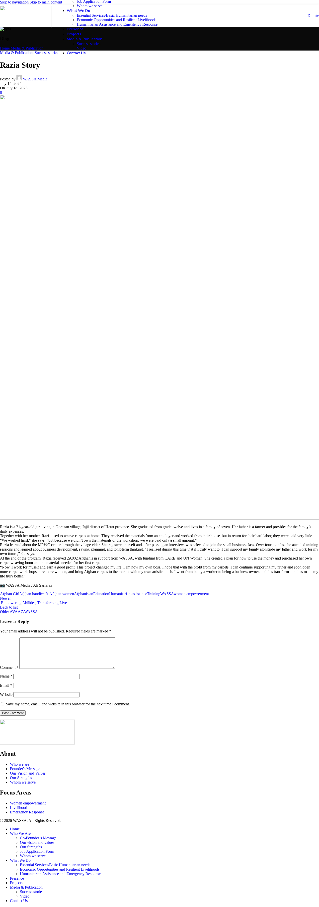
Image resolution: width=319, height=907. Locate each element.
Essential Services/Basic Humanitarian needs (112, 15)
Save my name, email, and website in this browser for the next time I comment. (68, 704)
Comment (9, 667)
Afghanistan (83, 594)
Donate (313, 15)
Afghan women (61, 594)
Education (101, 594)
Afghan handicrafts (34, 594)
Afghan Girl (9, 594)
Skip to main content (46, 2)
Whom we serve (89, 6)
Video (81, 48)
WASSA (167, 594)
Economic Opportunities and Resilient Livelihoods (116, 20)
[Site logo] (26, 27)
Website (6, 694)
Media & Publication (27, 48)
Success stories (88, 44)
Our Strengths (31, 847)
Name (6, 676)
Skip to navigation (15, 2)
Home (5, 48)
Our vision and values (37, 842)
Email (6, 685)
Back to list (9, 607)
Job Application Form (37, 851)
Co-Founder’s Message (38, 838)
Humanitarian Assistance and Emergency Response (117, 24)
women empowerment (191, 594)
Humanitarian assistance (128, 594)
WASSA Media (35, 79)
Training (153, 594)
